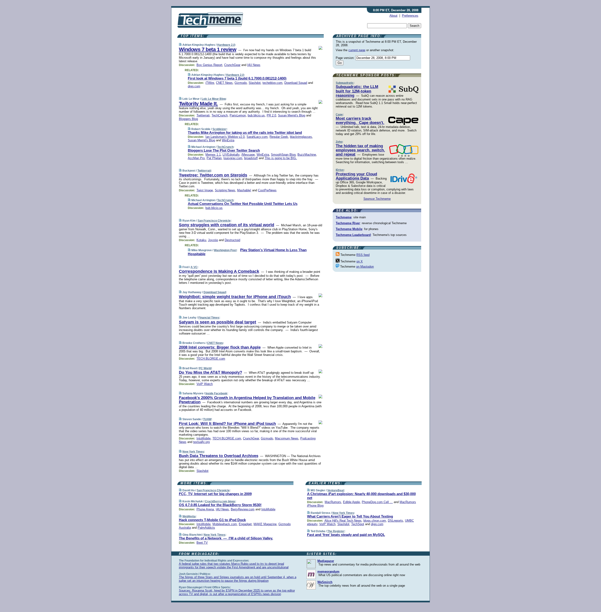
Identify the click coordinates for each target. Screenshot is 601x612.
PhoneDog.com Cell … (377, 502)
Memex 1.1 (213, 154)
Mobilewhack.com (224, 524)
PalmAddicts (206, 527)
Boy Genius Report (209, 65)
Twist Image (204, 190)
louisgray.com (232, 158)
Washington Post (225, 250)
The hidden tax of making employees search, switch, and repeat (360, 150)
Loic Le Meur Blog (214, 98)
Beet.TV (202, 542)
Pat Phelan (214, 158)
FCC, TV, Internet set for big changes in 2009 (215, 494)
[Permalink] (180, 44)
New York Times (193, 451)
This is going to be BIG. (281, 158)
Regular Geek (279, 137)
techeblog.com (272, 83)
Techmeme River (348, 223)
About (393, 15)
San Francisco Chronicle (214, 220)
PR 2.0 (271, 115)
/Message (248, 154)
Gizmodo (241, 83)
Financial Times (208, 317)
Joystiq (213, 240)
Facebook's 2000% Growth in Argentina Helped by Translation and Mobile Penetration (247, 400)
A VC (194, 267)
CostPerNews (267, 190)
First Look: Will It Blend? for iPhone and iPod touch (227, 423)
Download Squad (295, 83)
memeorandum (328, 571)
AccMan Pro (196, 158)
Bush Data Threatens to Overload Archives (218, 456)
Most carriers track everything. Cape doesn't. (360, 120)
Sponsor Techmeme (377, 198)
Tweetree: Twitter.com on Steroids (213, 175)
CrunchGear (232, 65)
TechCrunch (220, 115)
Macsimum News (286, 438)
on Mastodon (365, 266)
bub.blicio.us (256, 115)
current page (356, 50)
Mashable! (244, 190)
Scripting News (225, 190)
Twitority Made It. (198, 104)
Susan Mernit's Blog (291, 115)
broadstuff (251, 158)
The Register (335, 531)
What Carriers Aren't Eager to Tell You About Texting (350, 516)
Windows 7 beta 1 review (207, 49)
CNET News (224, 83)
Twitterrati (203, 115)
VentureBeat (335, 490)
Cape (339, 114)
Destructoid (232, 240)
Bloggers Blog (188, 119)
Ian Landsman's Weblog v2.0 (225, 137)
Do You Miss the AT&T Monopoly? (210, 372)
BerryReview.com (242, 509)
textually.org (201, 442)
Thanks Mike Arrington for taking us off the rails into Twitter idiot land (245, 133)
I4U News (253, 65)
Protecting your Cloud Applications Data (356, 176)
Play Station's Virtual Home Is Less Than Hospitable (247, 252)
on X (359, 261)
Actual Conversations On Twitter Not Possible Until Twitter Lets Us (242, 204)
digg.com (194, 86)
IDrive (340, 170)
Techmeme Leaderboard (353, 235)
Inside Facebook (216, 393)
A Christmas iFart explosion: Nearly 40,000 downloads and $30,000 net (361, 496)
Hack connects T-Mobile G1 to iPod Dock (212, 520)
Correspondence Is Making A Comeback (219, 271)
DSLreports (395, 520)
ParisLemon (238, 115)
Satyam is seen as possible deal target (217, 322)
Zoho (339, 141)
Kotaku (201, 240)
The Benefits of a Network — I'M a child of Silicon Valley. (226, 538)
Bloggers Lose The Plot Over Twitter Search (224, 150)
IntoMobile (203, 438)
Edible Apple (351, 502)
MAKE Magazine (265, 524)
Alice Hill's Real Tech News (343, 520)
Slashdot (255, 83)
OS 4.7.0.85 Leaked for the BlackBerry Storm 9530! (220, 505)
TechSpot (357, 524)
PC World (205, 368)
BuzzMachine (306, 154)
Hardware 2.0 (226, 44)
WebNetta (189, 516)
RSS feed (363, 255)
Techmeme (343, 217)
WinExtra (228, 140)
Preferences (410, 15)
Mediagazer (325, 561)
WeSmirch (324, 582)
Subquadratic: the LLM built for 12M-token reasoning (357, 91)
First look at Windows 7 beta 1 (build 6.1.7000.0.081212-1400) (237, 78)
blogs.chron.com (374, 520)
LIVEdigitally (231, 154)
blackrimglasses (301, 137)
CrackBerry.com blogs (220, 501)
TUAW (207, 419)
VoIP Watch (204, 384)
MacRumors (333, 502)
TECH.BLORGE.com (210, 358)
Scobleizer (219, 129)
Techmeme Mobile (349, 229)
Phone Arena (205, 509)
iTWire (209, 83)
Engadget (245, 524)
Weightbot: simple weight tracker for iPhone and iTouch (235, 296)
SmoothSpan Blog (283, 154)
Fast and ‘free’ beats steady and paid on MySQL (346, 535)
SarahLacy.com (257, 137)
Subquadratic (345, 82)
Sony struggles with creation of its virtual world (226, 225)
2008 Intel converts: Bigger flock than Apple (220, 347)
